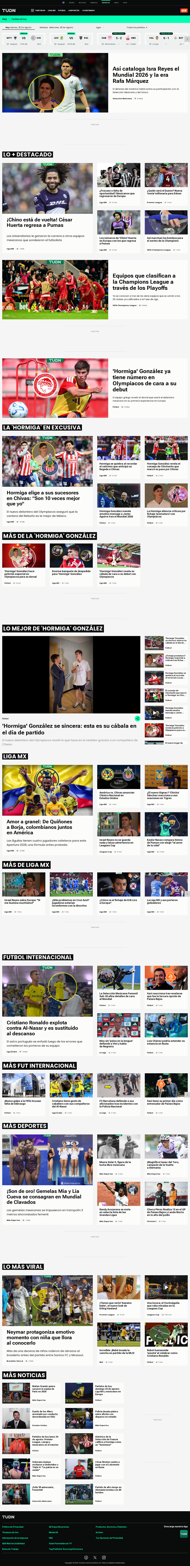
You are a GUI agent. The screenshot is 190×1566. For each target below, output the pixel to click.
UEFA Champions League (159, 250)
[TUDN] (9, 11)
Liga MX (10, 249)
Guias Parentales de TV (60, 1543)
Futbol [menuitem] (62, 10)
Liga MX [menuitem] (51, 10)
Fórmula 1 (151, 1221)
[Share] (137, 718)
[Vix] (184, 10)
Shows (71, 2)
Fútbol (102, 523)
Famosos (94, 2)
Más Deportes (13, 1220)
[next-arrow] (187, 39)
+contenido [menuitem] (88, 10)
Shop (125, 2)
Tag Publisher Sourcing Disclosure (66, 1549)
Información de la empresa (15, 1538)
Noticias (82, 2)
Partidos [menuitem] (40, 10)
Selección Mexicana (41, 1501)
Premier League (154, 202)
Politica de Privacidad (12, 1527)
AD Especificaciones (59, 1527)
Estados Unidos (39, 1425)
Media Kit (53, 1532)
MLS (101, 1362)
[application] (71, 674)
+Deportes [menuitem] (73, 10)
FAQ (51, 1538)
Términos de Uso (10, 1532)
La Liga (102, 1053)
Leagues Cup (105, 852)
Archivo (99, 1532)
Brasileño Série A (15, 1361)
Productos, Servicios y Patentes (111, 1527)
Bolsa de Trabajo (10, 1549)
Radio (116, 2)
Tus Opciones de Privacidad (109, 1538)
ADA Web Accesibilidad (13, 1543)
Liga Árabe (12, 1052)
